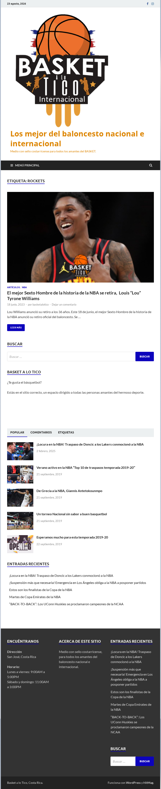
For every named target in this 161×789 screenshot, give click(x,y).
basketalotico (40, 304)
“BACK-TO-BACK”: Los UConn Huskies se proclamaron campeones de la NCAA (66, 604)
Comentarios (41, 432)
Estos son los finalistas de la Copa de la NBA (40, 590)
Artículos (13, 287)
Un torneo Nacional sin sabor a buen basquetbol (71, 514)
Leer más (14, 326)
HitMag (148, 782)
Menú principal (27, 165)
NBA (24, 287)
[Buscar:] (80, 356)
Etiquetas (66, 432)
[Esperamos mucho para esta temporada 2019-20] (20, 538)
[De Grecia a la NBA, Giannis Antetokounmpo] (20, 491)
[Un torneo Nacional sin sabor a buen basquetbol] (20, 514)
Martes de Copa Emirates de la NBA (35, 597)
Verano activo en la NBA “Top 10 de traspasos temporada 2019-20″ (85, 467)
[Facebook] (147, 4)
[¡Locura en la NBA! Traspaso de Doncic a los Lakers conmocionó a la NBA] (20, 445)
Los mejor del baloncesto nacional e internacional (77, 139)
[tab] (17, 432)
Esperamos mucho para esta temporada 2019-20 (72, 537)
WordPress (133, 782)
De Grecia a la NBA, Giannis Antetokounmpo (69, 491)
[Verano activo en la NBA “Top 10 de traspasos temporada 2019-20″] (20, 468)
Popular (17, 432)
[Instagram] (152, 4)
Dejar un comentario (64, 304)
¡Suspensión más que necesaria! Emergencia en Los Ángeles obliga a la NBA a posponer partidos (78, 583)
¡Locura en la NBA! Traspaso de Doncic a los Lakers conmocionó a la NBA (90, 444)
